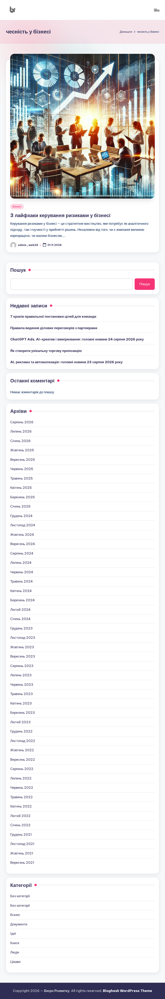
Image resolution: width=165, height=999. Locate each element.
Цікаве (15, 961)
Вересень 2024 (22, 544)
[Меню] (156, 10)
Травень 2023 (21, 694)
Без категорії (20, 896)
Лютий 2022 (20, 816)
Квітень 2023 (21, 703)
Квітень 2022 (21, 806)
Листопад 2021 (22, 844)
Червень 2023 (21, 684)
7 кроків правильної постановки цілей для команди (53, 316)
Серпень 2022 (21, 769)
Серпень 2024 (21, 553)
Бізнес (17, 206)
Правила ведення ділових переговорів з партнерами (53, 328)
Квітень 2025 (21, 487)
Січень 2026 (20, 441)
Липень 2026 (21, 431)
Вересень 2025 (22, 459)
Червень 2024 (21, 572)
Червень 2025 (21, 469)
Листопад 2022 (22, 741)
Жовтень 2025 (22, 450)
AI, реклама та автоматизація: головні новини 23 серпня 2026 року (66, 362)
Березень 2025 (22, 497)
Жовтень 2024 (22, 534)
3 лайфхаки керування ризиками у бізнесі (60, 215)
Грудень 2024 (21, 516)
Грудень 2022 (21, 731)
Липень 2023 (21, 675)
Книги (14, 943)
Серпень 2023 (21, 666)
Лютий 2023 (20, 722)
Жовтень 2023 (22, 647)
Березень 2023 (22, 712)
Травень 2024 (21, 581)
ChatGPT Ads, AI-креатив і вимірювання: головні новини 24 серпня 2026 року (77, 339)
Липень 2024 (21, 562)
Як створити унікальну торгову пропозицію (46, 351)
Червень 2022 (21, 787)
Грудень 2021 (21, 834)
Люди (14, 952)
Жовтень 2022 (22, 750)
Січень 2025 (20, 506)
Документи (18, 924)
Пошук (18, 270)
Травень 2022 (21, 797)
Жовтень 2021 (21, 853)
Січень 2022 (20, 825)
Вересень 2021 (22, 862)
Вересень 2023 (22, 656)
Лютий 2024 (20, 609)
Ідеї (13, 933)
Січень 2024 (20, 619)
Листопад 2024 (22, 525)
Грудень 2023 (21, 628)
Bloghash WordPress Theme (127, 991)
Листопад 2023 (22, 637)
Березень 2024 (22, 600)
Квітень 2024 (21, 591)
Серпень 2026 (21, 422)
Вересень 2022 (22, 759)
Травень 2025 (21, 478)
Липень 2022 (21, 778)
